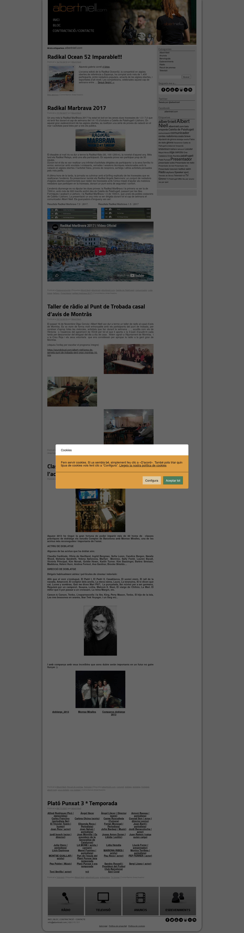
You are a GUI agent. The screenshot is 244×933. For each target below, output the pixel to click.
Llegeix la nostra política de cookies (142, 465)
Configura (151, 480)
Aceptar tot (173, 480)
